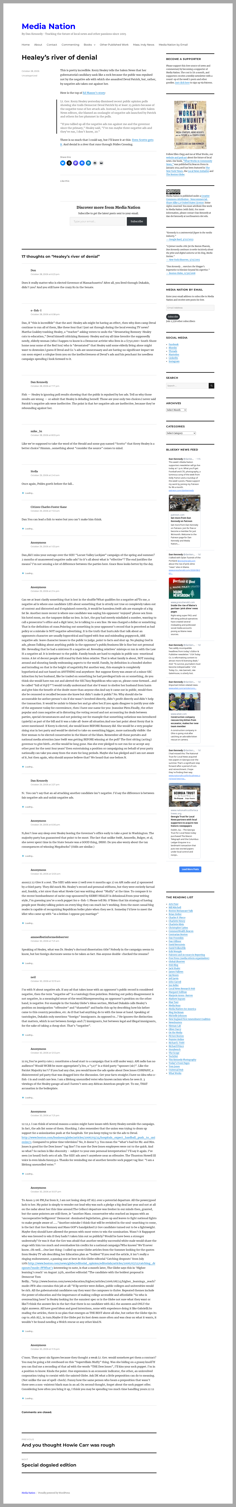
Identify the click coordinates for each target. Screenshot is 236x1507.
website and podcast (176, 157)
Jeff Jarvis (174, 978)
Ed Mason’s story (94, 92)
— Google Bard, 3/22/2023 (179, 239)
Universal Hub (176, 1070)
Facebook (174, 344)
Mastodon (174, 354)
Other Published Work (114, 44)
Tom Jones (174, 1066)
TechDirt (173, 1056)
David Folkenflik (177, 948)
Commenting (70, 44)
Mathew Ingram (177, 998)
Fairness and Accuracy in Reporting (187, 954)
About (38, 44)
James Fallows (176, 971)
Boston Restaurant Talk (181, 911)
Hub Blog (173, 965)
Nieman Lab (175, 1026)
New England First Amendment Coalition (189, 1019)
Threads (173, 351)
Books (88, 44)
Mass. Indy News (143, 44)
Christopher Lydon (178, 927)
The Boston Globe (175, 174)
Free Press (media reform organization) (189, 958)
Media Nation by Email (173, 44)
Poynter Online (176, 1039)
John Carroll (175, 982)
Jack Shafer (174, 968)
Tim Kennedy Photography (182, 1059)
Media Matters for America (182, 1009)
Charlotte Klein (176, 924)
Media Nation (48, 26)
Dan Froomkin (176, 938)
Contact (52, 44)
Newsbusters (175, 1022)
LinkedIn (173, 358)
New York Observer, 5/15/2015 (184, 259)
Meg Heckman (176, 1012)
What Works (175, 1073)
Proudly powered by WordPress (54, 1493)
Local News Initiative (198, 171)
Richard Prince (176, 1046)
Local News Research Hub (182, 988)
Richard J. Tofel (176, 1042)
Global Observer (177, 961)
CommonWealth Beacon (181, 931)
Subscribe (137, 221)
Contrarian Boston (178, 934)
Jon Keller (174, 985)
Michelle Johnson (178, 1015)
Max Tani (173, 1002)
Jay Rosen (174, 975)
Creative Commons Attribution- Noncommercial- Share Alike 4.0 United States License (188, 199)
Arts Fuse (173, 904)
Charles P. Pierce (177, 917)
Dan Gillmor (175, 941)
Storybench (175, 1049)
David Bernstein (177, 944)
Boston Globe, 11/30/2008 (182, 273)
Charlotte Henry (177, 921)
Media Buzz (174, 1005)
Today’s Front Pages (179, 1063)
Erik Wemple (175, 951)
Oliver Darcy (175, 1029)
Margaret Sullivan (178, 992)
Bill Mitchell (175, 907)
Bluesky (173, 348)
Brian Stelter (175, 914)
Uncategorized (29, 75)
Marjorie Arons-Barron (181, 995)
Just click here (182, 82)
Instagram (174, 361)
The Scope (174, 1053)
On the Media (175, 1032)
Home (26, 44)
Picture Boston (176, 1036)
